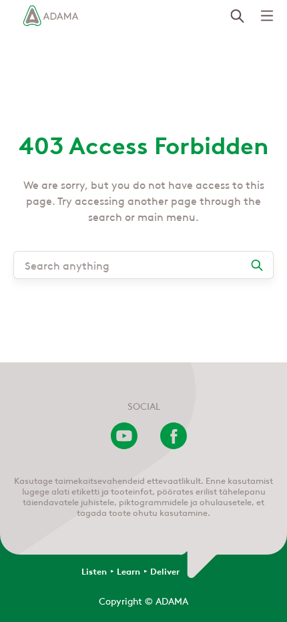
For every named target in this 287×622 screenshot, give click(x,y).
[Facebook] (174, 445)
